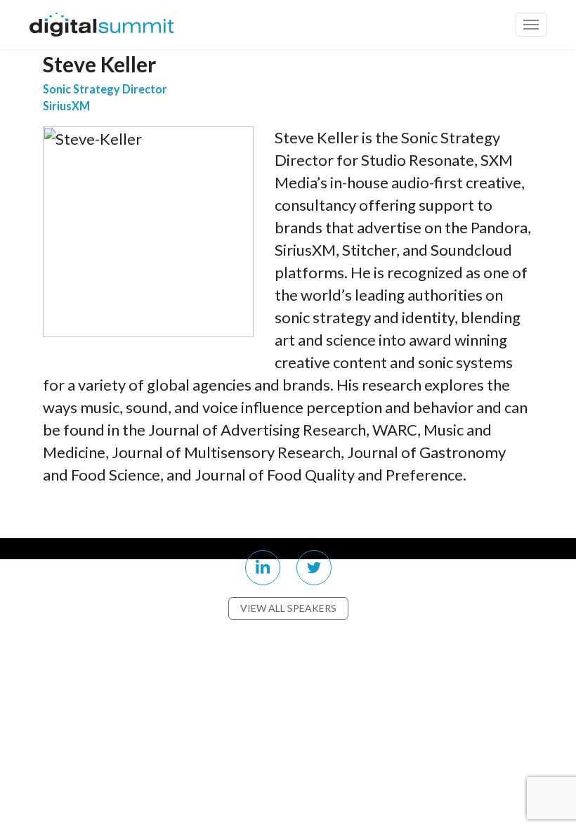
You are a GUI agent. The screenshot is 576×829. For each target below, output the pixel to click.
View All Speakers (288, 608)
